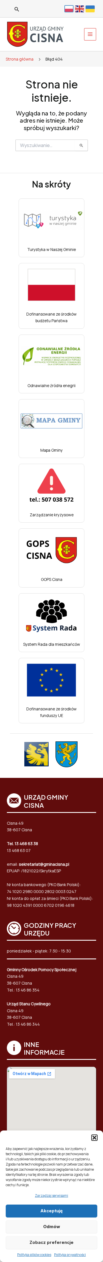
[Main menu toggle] (90, 34)
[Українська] (91, 8)
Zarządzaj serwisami (51, 1195)
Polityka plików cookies (34, 1254)
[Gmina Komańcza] (67, 754)
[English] (80, 8)
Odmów (51, 1226)
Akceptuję (51, 1210)
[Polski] (69, 8)
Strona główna (19, 59)
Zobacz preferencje (51, 1242)
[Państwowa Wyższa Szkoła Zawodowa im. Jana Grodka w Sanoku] (36, 754)
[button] (94, 1138)
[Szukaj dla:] (51, 145)
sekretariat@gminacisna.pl (44, 864)
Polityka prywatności (70, 1254)
